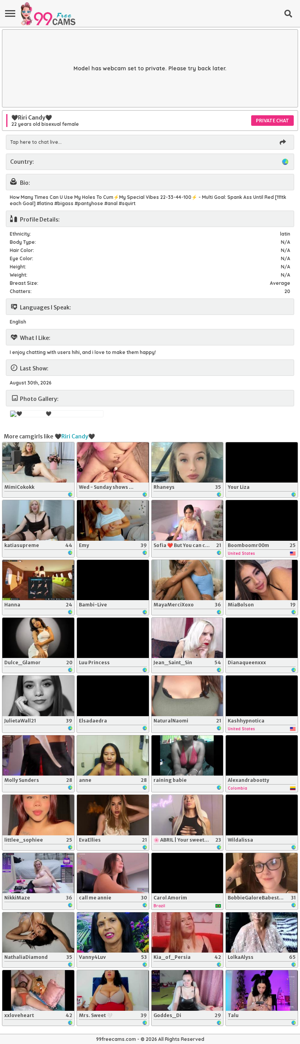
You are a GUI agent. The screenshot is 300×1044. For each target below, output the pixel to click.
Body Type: (23, 242)
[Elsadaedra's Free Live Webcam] (113, 696)
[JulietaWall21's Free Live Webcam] (38, 696)
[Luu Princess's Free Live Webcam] (113, 638)
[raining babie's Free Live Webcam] (187, 755)
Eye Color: (21, 258)
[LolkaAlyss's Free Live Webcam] (262, 932)
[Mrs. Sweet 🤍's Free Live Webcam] (113, 990)
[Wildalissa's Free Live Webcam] (262, 815)
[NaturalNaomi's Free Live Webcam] (187, 696)
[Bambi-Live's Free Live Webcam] (113, 580)
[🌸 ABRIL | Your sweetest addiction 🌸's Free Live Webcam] (187, 815)
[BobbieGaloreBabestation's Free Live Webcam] (262, 873)
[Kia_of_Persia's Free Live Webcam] (187, 932)
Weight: (18, 275)
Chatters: (21, 291)
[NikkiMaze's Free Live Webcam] (38, 873)
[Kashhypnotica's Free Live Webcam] (262, 696)
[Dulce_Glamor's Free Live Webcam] (38, 638)
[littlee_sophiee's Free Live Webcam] (38, 815)
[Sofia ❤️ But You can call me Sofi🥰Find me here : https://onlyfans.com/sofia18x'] (187, 520)
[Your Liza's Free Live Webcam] (262, 462)
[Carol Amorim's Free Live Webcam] (187, 873)
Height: (18, 267)
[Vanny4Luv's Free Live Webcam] (113, 932)
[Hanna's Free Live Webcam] (38, 580)
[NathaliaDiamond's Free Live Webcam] (38, 932)
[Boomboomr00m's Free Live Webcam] (262, 520)
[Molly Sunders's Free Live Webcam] (38, 755)
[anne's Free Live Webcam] (113, 755)
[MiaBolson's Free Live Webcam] (262, 580)
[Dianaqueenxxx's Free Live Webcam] (262, 638)
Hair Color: (22, 250)
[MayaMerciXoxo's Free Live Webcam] (187, 580)
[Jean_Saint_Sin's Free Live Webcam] (187, 638)
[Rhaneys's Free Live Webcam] (187, 462)
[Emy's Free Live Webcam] (113, 520)
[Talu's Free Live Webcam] (262, 990)
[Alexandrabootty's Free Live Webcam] (262, 755)
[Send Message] (283, 142)
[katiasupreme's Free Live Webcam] (38, 520)
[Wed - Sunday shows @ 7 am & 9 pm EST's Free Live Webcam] (113, 462)
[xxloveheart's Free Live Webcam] (38, 990)
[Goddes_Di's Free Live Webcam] (187, 990)
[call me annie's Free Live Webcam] (113, 873)
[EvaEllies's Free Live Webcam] (113, 815)
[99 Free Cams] (47, 13)
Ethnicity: (20, 234)
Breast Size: (24, 283)
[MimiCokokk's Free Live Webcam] (38, 462)
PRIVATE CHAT (272, 120)
